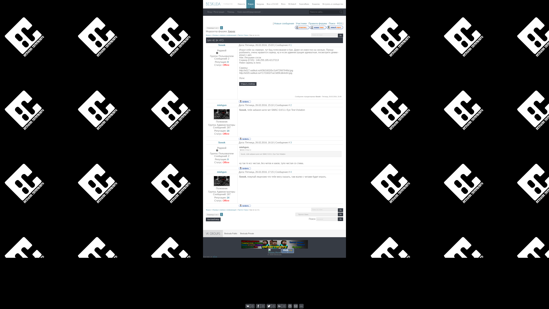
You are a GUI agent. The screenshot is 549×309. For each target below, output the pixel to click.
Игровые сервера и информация (224, 35)
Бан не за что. (255, 35)
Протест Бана (243, 35)
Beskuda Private (247, 233)
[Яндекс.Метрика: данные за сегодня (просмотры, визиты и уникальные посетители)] (274, 251)
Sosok (221, 45)
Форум (208, 35)
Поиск (332, 23)
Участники (301, 23)
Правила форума (318, 23)
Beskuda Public (230, 233)
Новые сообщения (284, 23)
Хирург (231, 31)
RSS (339, 23)
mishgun (222, 105)
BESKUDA (213, 4)
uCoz (215, 257)
